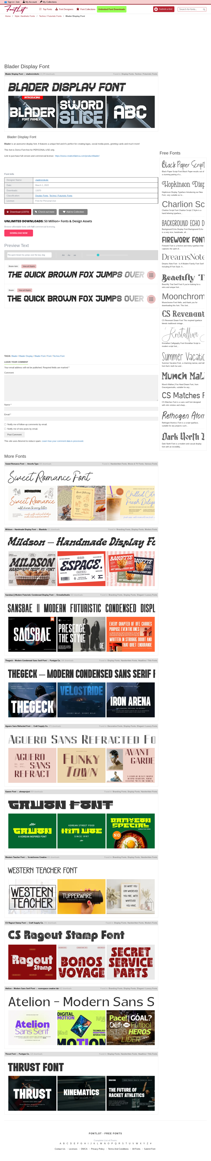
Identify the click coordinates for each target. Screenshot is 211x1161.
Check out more (46, 212)
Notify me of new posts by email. (22, 429)
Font (49, 356)
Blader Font (40, 356)
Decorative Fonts (115, 726)
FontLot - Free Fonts (105, 1133)
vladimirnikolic (32, 74)
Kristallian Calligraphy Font (183, 335)
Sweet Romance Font (14, 464)
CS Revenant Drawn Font (183, 314)
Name (7, 404)
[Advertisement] (105, 38)
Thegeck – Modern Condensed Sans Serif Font (26, 660)
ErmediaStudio (63, 595)
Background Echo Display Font (183, 223)
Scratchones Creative (37, 857)
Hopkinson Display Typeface (183, 185)
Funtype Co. (55, 660)
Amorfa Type (32, 464)
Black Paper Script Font (183, 165)
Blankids (43, 529)
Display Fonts (128, 74)
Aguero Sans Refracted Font (17, 726)
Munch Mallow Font (183, 376)
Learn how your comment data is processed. (63, 441)
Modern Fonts (151, 529)
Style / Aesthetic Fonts (25, 16)
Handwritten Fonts (119, 464)
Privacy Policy (97, 1149)
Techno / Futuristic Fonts (50, 16)
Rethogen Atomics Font (183, 415)
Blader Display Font (14, 74)
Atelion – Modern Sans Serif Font (20, 988)
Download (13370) (19, 212)
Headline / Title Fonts (147, 660)
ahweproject (24, 792)
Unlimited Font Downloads (111, 9)
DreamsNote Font (183, 257)
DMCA (84, 1149)
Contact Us (60, 1149)
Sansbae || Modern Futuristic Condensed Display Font (29, 595)
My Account (31, 2)
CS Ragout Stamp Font (15, 923)
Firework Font (183, 240)
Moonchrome (183, 296)
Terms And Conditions (118, 1149)
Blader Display (26, 356)
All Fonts (136, 1149)
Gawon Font (10, 792)
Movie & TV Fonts (136, 464)
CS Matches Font (183, 396)
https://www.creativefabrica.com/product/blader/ (77, 156)
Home (8, 16)
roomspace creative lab (48, 988)
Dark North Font (183, 436)
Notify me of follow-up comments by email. (27, 424)
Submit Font (149, 1149)
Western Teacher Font (15, 857)
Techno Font (58, 356)
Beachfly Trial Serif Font (183, 277)
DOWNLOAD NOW (18, 233)
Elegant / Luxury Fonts (147, 595)
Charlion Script (183, 204)
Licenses (73, 1149)
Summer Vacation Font (183, 356)
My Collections (50, 2)
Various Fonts (151, 464)
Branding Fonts (123, 529)
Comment (9, 372)
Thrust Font (10, 1054)
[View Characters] (151, 275)
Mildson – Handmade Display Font (20, 529)
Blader (14, 356)
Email (7, 414)
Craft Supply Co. (40, 726)
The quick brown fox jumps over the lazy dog (81, 275)
